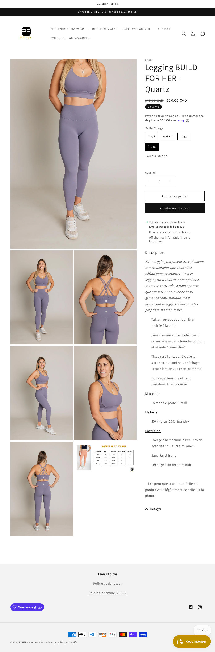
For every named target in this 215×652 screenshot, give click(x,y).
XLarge (152, 145)
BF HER (23, 642)
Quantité (150, 173)
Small (151, 135)
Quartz (148, 164)
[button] (69, 29)
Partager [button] (155, 509)
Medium (168, 135)
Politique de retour (107, 583)
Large (183, 135)
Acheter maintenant (175, 208)
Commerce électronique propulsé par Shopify (52, 642)
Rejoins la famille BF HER (107, 593)
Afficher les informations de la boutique (169, 239)
